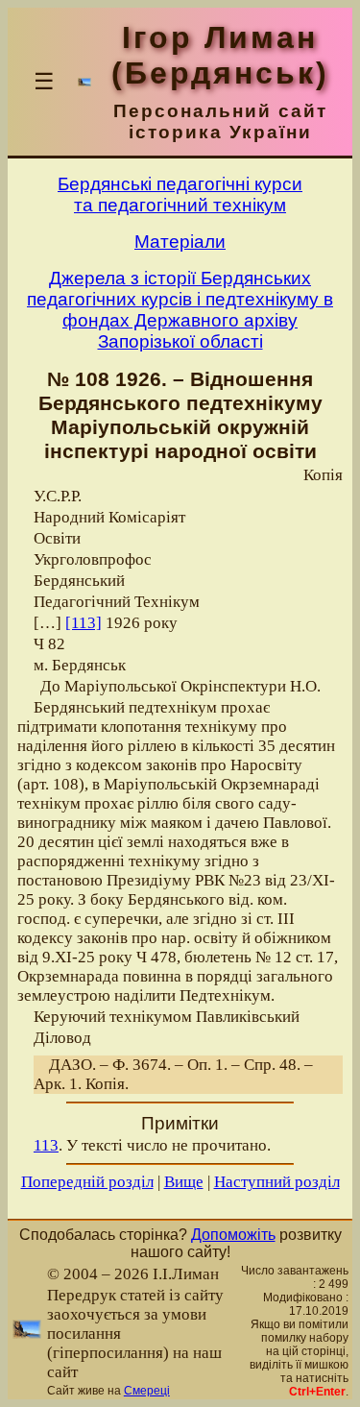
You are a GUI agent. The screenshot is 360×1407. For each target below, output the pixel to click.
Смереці (147, 1390)
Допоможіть (233, 1234)
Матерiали (180, 241)
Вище (184, 1182)
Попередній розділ (87, 1182)
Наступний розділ (277, 1182)
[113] (83, 623)
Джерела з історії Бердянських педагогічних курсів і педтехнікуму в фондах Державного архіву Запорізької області (180, 310)
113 (46, 1145)
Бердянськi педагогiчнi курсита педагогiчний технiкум (180, 194)
